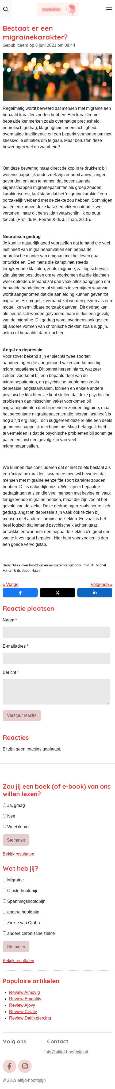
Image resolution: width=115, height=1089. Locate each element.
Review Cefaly (23, 1011)
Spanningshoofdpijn (25, 901)
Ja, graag (15, 805)
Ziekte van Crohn (23, 922)
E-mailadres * (15, 646)
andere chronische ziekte (30, 933)
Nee (10, 816)
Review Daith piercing (30, 1018)
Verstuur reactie (22, 715)
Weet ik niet (17, 826)
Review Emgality (25, 999)
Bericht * (11, 672)
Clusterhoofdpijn (22, 890)
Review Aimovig (24, 992)
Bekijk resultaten (18, 854)
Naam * (10, 620)
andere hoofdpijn (22, 912)
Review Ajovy (22, 1005)
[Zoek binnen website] (6, 9)
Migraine (15, 880)
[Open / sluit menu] (109, 9)
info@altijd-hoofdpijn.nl (66, 1052)
